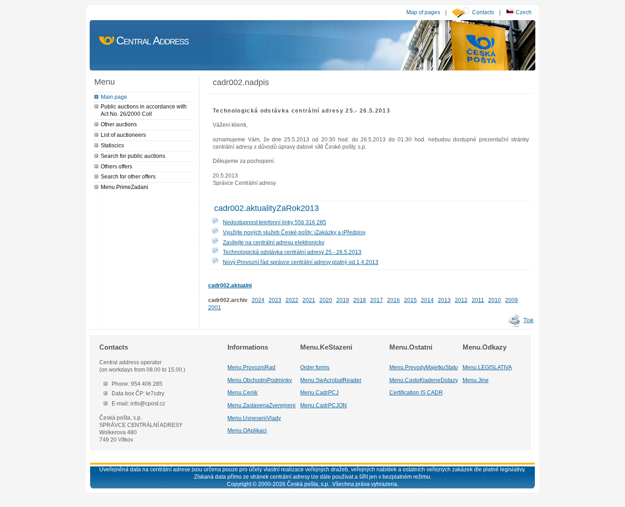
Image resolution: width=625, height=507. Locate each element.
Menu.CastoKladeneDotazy (423, 380)
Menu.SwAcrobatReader (330, 380)
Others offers (116, 166)
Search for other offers (128, 176)
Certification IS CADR (416, 392)
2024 (258, 300)
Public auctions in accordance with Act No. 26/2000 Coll (144, 110)
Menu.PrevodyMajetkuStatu (423, 367)
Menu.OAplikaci (247, 430)
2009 (511, 300)
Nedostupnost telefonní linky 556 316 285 (274, 222)
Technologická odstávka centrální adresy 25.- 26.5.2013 (292, 252)
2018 (359, 300)
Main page (114, 97)
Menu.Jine (476, 380)
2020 (325, 300)
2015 (410, 300)
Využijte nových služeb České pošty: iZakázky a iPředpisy (294, 232)
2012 (461, 300)
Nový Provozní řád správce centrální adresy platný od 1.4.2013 (300, 262)
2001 (214, 307)
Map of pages (423, 12)
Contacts (483, 12)
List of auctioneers (123, 135)
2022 (292, 300)
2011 (478, 300)
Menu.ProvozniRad (251, 367)
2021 (308, 300)
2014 (427, 300)
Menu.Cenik (242, 392)
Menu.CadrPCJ (319, 392)
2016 (393, 300)
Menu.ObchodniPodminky (259, 380)
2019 (342, 300)
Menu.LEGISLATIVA (487, 367)
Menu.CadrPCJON (323, 405)
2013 (444, 300)
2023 (275, 300)
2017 (376, 300)
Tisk (528, 320)
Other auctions (119, 124)
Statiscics (112, 145)
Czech (523, 12)
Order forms (314, 367)
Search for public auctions (133, 156)
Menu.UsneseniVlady (254, 418)
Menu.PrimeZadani (124, 187)
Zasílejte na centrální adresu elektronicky (273, 242)
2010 (494, 300)
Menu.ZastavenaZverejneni (261, 405)
